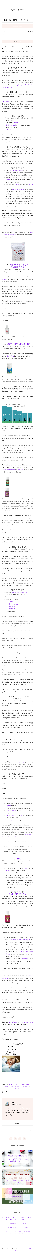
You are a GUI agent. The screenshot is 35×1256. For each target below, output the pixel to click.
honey (8, 180)
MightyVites (10, 356)
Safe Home (8, 1086)
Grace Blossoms (17, 10)
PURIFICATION (17, 894)
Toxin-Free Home (20, 1086)
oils (10, 1022)
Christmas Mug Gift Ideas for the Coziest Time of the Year (17, 1180)
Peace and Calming (8, 470)
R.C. (19, 858)
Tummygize (9, 820)
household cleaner (27, 1022)
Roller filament (10, 130)
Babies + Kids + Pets (17, 1084)
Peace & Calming (11, 815)
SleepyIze (20, 470)
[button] (17, 2)
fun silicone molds (18, 189)
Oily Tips (29, 1084)
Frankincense (13, 604)
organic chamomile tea (19, 592)
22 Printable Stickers (17, 1197)
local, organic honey (16, 170)
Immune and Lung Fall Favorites (17, 1237)
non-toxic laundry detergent (20, 940)
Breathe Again (11, 810)
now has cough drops (18, 762)
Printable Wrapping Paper (18, 1227)
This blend (6, 102)
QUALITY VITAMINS (19, 344)
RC (6, 808)
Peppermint (13, 609)
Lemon (30, 184)
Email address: (17, 31)
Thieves (15, 123)
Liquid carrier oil (11, 125)
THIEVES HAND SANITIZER (19, 266)
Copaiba (8, 806)
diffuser (8, 870)
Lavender (12, 606)
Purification (24, 959)
